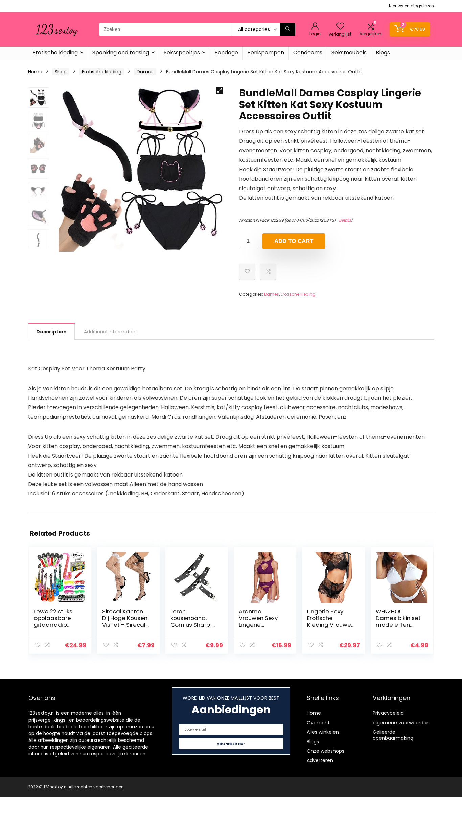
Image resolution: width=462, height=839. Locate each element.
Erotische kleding (55, 53)
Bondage (226, 53)
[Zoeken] (287, 29)
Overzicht (318, 722)
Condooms (307, 53)
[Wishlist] (340, 26)
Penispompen (265, 53)
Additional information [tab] (110, 331)
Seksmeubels (349, 53)
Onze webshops (325, 751)
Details (345, 220)
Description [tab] (51, 331)
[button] (219, 90)
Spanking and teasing (120, 53)
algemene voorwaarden (401, 722)
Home (35, 71)
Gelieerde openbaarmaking (393, 735)
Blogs (383, 53)
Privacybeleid (388, 713)
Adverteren (320, 760)
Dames (145, 71)
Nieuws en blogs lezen (411, 6)
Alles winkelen (323, 732)
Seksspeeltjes (182, 53)
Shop (61, 71)
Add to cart (293, 241)
